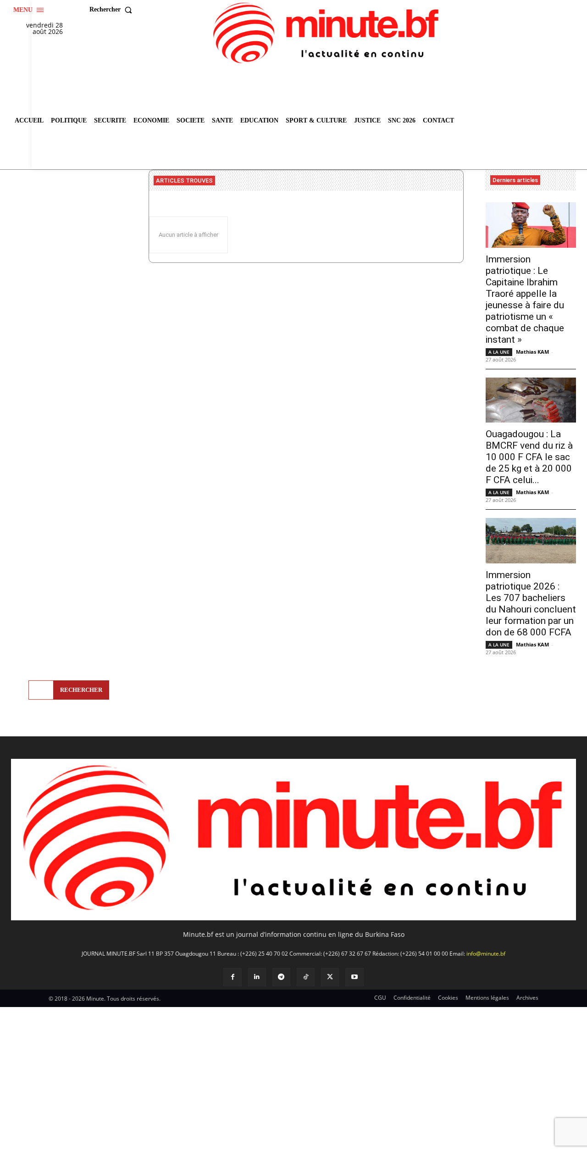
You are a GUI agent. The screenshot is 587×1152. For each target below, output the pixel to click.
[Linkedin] (257, 977)
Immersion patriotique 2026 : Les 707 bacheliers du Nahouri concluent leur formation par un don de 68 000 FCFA (531, 603)
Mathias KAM (532, 351)
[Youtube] (354, 977)
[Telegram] (281, 977)
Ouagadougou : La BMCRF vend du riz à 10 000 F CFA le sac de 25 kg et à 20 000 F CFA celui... (529, 457)
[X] (330, 977)
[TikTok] (306, 977)
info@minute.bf (485, 953)
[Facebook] (232, 977)
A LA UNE (498, 352)
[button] (112, 9)
